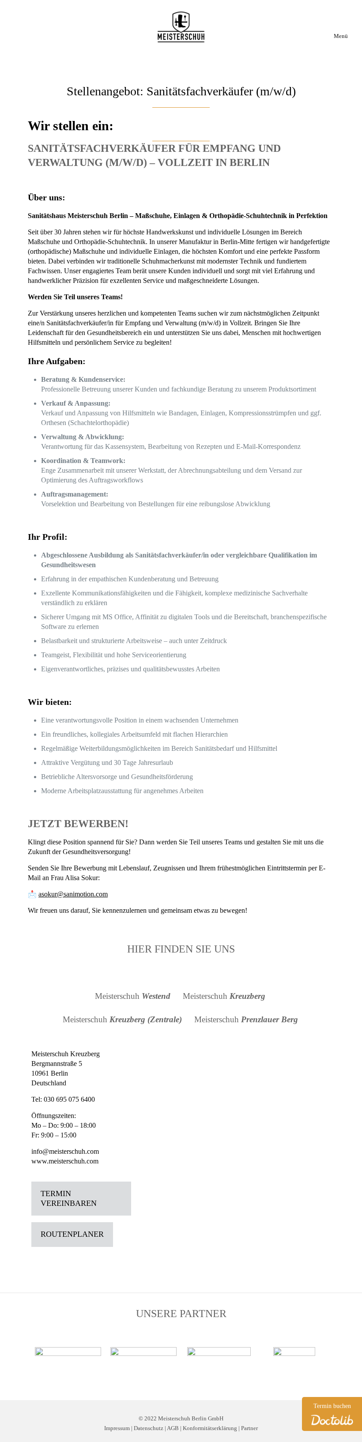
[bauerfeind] (218, 1363)
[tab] (133, 996)
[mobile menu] (342, 21)
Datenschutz (148, 1428)
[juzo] (68, 1356)
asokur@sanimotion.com (73, 894)
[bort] (294, 1363)
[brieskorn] (143, 1356)
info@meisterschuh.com (65, 1151)
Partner (249, 1428)
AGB (173, 1428)
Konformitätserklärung (210, 1428)
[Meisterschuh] (181, 26)
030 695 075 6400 (69, 1099)
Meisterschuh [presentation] (132, 996)
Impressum (117, 1428)
